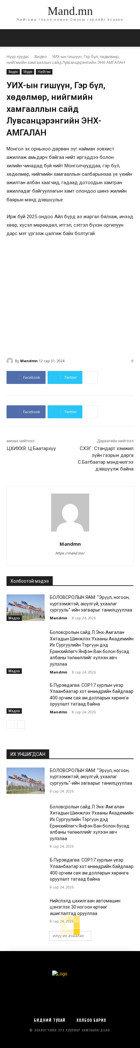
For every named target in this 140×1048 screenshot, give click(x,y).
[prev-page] (11, 724)
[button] (131, 38)
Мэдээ (27, 71)
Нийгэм (44, 71)
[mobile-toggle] (11, 38)
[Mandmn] (11, 361)
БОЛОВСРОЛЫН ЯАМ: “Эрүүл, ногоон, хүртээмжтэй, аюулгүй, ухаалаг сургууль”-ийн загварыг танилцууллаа (91, 604)
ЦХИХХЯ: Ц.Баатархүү (31, 448)
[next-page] (21, 724)
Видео (41, 56)
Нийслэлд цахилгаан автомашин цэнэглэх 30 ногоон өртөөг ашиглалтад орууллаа (85, 907)
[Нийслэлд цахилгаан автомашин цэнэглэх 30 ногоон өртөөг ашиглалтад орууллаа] (26, 911)
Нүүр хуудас (18, 56)
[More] (91, 377)
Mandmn (29, 360)
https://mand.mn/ (70, 553)
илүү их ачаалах (68, 935)
